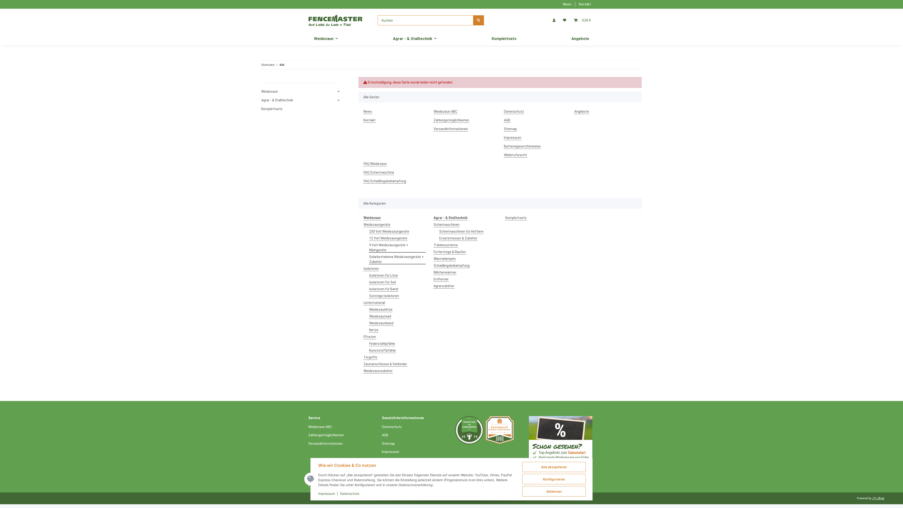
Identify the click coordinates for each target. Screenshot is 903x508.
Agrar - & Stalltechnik (277, 100)
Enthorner (441, 279)
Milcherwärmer (445, 272)
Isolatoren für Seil (382, 282)
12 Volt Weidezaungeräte (388, 238)
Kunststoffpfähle (382, 350)
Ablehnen (554, 491)
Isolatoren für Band (383, 289)
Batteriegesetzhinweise (522, 146)
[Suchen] (478, 20)
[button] (554, 20)
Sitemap (510, 129)
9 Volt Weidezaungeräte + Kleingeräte (388, 247)
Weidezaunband (381, 323)
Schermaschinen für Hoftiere (461, 231)
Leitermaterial (374, 303)
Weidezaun (269, 91)
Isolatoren (371, 268)
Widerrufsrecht (515, 155)
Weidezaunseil (380, 316)
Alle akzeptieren (554, 467)
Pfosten (370, 337)
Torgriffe (370, 357)
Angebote (580, 38)
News (567, 4)
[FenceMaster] (335, 20)
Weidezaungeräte (377, 224)
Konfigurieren (554, 479)
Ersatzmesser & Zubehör (458, 238)
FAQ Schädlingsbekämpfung (385, 181)
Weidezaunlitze (380, 309)
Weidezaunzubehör (378, 371)
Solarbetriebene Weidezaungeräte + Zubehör (396, 259)
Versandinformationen (451, 129)
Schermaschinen (446, 224)
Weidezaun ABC (445, 111)
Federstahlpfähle (382, 343)
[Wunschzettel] (564, 20)
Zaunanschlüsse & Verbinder (385, 364)
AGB (507, 120)
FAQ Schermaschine (379, 172)
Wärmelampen (445, 259)
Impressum (512, 137)
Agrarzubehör (444, 286)
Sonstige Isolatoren (384, 296)
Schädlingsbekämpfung (452, 265)
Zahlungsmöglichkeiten (451, 120)
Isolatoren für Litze (383, 275)
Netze (373, 330)
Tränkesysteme (446, 245)
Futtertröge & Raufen (450, 252)
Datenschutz (514, 111)
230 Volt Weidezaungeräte (389, 231)
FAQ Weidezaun (375, 164)
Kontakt (585, 4)
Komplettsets (516, 218)
